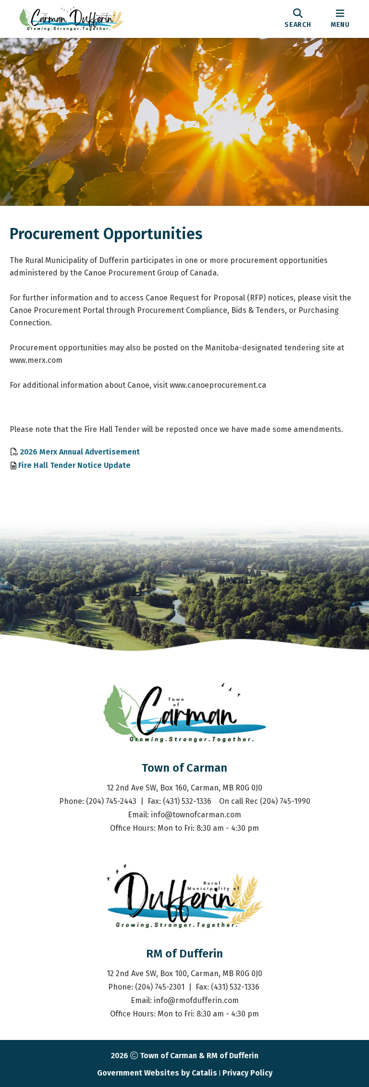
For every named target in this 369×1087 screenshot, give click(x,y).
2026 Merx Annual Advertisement (80, 451)
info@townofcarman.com (196, 814)
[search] (297, 19)
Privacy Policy (247, 1072)
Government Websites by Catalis (157, 1072)
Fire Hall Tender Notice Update (74, 465)
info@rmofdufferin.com (196, 1000)
